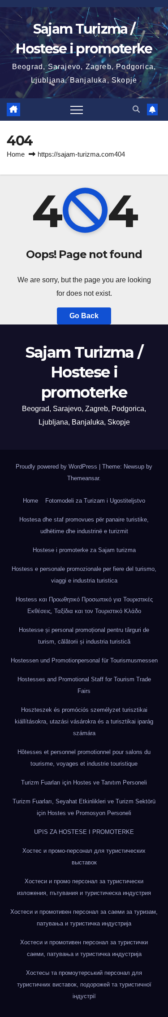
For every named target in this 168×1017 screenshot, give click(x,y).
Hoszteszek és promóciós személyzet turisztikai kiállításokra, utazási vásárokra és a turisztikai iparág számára (84, 721)
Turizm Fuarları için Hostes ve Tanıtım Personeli (84, 782)
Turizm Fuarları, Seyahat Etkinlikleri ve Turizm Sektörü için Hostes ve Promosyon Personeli (84, 807)
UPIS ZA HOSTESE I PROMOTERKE (84, 832)
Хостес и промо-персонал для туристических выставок (84, 856)
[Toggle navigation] (77, 109)
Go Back (84, 316)
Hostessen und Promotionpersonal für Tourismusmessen (84, 660)
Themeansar (83, 478)
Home (16, 154)
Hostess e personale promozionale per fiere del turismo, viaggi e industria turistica (84, 574)
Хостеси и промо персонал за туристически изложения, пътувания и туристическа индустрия (84, 887)
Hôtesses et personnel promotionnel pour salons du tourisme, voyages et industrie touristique (84, 758)
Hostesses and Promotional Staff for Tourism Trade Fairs (84, 685)
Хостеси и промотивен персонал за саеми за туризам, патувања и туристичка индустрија (84, 917)
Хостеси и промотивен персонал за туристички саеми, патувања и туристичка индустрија (84, 948)
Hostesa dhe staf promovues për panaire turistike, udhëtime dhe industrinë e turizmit (84, 525)
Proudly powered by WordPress (57, 466)
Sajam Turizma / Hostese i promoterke (84, 372)
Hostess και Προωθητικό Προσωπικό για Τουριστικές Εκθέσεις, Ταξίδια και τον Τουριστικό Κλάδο (84, 605)
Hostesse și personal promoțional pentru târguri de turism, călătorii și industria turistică (84, 636)
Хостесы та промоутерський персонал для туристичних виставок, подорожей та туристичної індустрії (84, 984)
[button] (136, 109)
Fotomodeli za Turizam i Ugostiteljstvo (95, 500)
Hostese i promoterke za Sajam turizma (84, 550)
